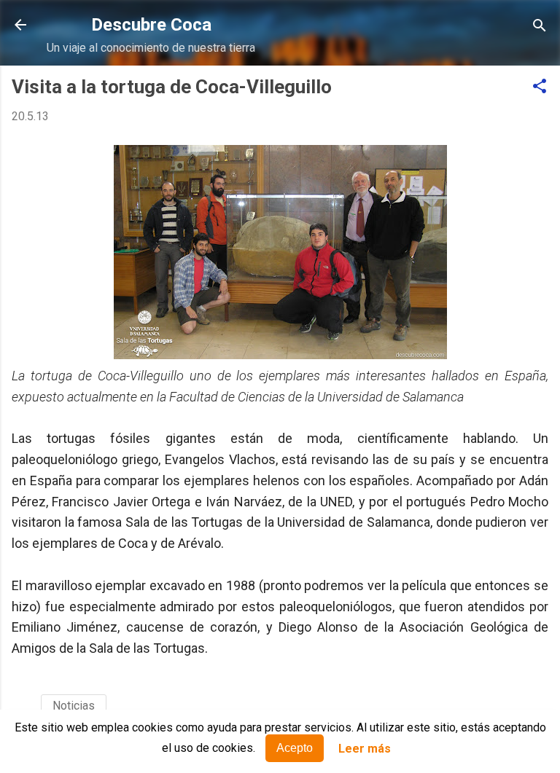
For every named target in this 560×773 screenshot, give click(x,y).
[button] (539, 87)
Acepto (294, 748)
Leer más (364, 749)
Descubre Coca (151, 25)
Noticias (73, 706)
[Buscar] (539, 26)
